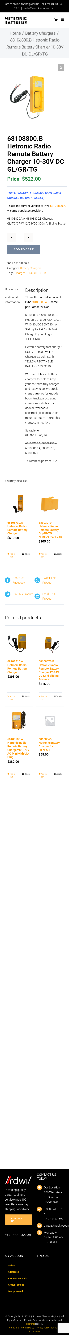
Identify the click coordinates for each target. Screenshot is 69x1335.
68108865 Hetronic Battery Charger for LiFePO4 (49, 745)
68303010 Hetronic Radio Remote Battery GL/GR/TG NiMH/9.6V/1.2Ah (50, 530)
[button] (61, 67)
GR (40, 273)
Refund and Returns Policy (21, 1327)
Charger (20, 273)
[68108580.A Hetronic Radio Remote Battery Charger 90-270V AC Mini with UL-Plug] (19, 720)
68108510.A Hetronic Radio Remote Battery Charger (17, 667)
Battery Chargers (30, 268)
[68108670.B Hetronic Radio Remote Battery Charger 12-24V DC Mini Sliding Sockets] (50, 642)
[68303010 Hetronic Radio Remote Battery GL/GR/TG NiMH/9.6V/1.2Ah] (50, 504)
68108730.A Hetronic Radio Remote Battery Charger (17, 528)
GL (36, 273)
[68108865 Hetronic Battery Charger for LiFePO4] (50, 720)
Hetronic (30, 1324)
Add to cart (24, 249)
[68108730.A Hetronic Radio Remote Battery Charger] (19, 504)
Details (27, 554)
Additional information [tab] (12, 300)
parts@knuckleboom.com (39, 8)
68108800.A (58, 205)
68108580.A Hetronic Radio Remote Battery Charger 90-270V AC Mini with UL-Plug (18, 748)
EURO (29, 273)
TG (45, 273)
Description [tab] (12, 289)
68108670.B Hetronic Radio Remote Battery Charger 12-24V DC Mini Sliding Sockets (49, 670)
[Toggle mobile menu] (62, 19)
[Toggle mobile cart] (56, 19)
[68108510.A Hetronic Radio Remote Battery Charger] (19, 642)
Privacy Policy (42, 1327)
